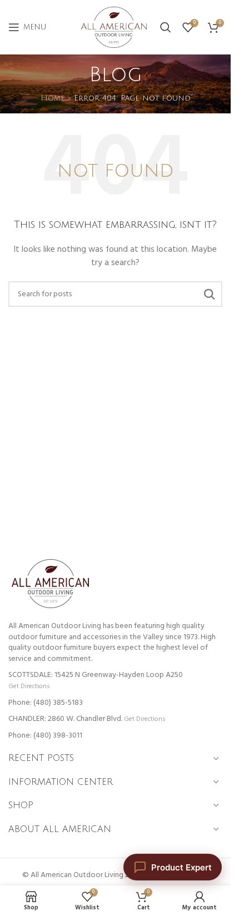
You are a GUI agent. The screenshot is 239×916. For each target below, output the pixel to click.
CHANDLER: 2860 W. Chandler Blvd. (65, 719)
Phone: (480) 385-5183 (45, 702)
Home (53, 98)
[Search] (166, 27)
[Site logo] (114, 27)
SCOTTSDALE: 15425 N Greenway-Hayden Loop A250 (95, 675)
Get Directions (28, 686)
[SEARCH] (209, 294)
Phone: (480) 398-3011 (45, 735)
